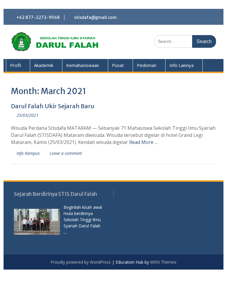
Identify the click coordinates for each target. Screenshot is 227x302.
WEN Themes (163, 262)
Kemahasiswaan (82, 65)
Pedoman (146, 65)
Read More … (143, 142)
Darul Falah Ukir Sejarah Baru (52, 106)
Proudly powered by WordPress (81, 262)
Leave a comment (66, 153)
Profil (15, 65)
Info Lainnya (181, 65)
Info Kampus (28, 153)
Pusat (118, 65)
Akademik (43, 65)
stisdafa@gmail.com (95, 17)
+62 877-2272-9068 (38, 17)
